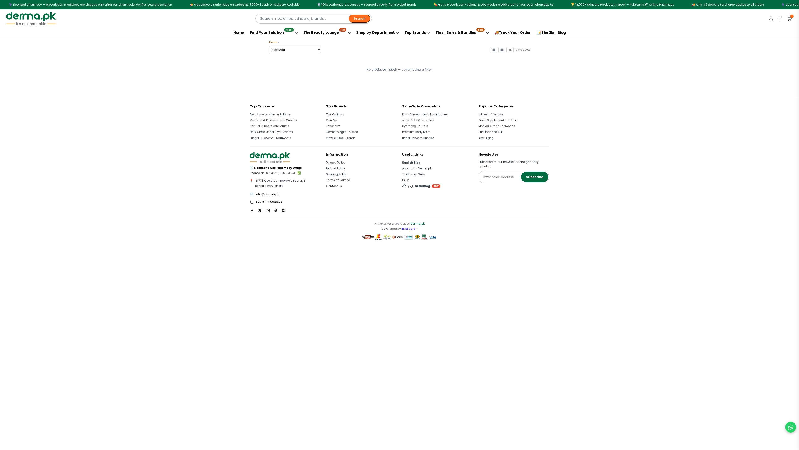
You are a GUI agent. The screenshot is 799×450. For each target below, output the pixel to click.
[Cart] (789, 18)
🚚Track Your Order (512, 32)
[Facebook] (252, 210)
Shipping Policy (336, 174)
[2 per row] (493, 50)
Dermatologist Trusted (342, 132)
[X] (260, 210)
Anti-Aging (486, 138)
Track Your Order (414, 174)
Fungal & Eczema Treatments (270, 138)
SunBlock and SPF (491, 132)
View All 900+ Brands (340, 138)
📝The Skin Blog (551, 32)
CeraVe (331, 120)
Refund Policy (335, 168)
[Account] (770, 18)
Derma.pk (418, 224)
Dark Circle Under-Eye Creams (271, 132)
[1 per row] (501, 50)
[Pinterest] (283, 210)
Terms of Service (338, 180)
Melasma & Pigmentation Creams (273, 120)
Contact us (334, 186)
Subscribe (534, 177)
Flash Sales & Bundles (459, 31)
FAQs (405, 180)
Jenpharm (333, 126)
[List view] (510, 50)
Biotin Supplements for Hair (498, 120)
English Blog (411, 163)
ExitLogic (408, 229)
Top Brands (415, 32)
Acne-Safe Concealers (418, 120)
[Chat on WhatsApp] (790, 427)
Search (359, 18)
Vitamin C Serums (491, 114)
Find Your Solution (271, 31)
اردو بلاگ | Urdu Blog (420, 186)
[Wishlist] (780, 18)
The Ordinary (335, 114)
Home (238, 32)
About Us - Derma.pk (417, 168)
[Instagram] (268, 210)
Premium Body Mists (416, 132)
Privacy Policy (335, 163)
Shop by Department (375, 32)
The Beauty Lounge (324, 31)
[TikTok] (275, 210)
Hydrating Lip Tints (415, 126)
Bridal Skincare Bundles (418, 138)
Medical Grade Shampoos (497, 126)
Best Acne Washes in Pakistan (271, 114)
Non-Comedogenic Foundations (424, 114)
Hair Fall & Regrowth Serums (269, 126)
